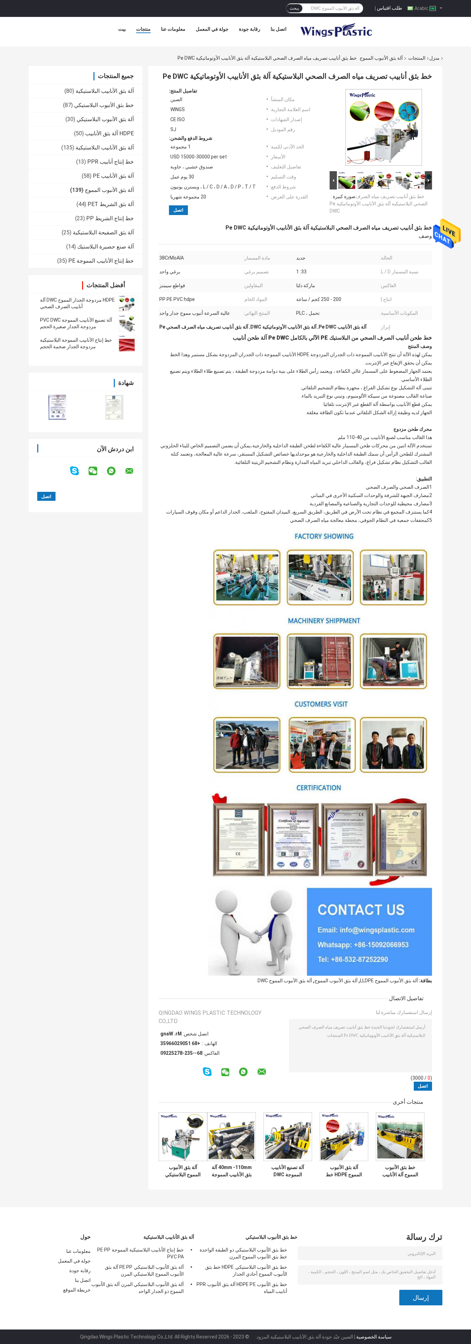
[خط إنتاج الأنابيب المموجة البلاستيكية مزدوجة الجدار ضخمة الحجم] (127, 343)
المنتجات (416, 58)
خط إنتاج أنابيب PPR (110, 161)
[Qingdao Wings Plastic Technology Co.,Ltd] (336, 30)
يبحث (294, 8)
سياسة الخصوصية (374, 1337)
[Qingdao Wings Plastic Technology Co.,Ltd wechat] (97, 471)
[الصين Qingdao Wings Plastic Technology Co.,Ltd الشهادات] (57, 407)
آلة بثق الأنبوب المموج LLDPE (389, 980)
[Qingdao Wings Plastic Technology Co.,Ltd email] (133, 471)
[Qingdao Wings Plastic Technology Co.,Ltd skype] (79, 471)
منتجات (143, 29)
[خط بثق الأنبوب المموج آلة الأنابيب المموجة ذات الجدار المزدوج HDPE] (400, 1136)
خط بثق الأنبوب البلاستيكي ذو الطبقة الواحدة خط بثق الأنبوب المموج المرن (243, 1253)
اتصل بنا (279, 29)
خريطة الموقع (77, 1290)
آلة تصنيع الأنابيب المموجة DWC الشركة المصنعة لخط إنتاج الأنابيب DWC (288, 1171)
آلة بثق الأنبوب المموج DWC (285, 980)
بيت (122, 29)
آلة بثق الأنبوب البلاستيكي (105, 119)
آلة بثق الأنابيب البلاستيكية (105, 91)
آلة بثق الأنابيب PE (113, 176)
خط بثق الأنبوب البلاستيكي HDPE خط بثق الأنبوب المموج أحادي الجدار (246, 1270)
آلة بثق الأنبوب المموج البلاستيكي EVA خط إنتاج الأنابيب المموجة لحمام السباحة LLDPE (183, 1171)
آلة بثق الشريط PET (111, 204)
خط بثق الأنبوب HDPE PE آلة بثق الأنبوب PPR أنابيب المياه (242, 1288)
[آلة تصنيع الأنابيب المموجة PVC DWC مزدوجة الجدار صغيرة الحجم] (127, 323)
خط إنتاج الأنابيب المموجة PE (101, 260)
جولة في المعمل (212, 29)
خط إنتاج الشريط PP (110, 218)
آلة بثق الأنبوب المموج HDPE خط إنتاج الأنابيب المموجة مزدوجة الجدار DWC (344, 1171)
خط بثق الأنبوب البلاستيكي (104, 105)
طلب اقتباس (389, 8)
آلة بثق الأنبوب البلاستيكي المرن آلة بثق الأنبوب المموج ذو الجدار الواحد (137, 1288)
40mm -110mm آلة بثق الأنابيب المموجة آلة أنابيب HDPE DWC (232, 1171)
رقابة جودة (249, 29)
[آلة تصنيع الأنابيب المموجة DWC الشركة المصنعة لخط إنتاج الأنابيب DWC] (287, 1136)
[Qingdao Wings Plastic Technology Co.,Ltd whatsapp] (115, 471)
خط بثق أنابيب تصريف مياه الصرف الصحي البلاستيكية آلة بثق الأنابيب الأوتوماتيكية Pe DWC (379, 204)
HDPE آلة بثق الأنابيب (109, 133)
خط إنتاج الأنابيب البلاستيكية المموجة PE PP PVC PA (140, 1253)
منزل (434, 58)
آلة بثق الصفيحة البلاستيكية (103, 232)
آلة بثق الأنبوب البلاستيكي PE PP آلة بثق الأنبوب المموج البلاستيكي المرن (144, 1270)
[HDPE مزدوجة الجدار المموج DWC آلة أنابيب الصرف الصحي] (127, 303)
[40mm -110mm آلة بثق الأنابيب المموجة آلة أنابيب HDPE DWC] (231, 1136)
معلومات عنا (173, 29)
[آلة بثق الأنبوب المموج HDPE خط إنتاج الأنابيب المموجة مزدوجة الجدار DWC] (344, 1136)
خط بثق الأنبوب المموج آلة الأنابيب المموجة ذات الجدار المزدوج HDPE (400, 1171)
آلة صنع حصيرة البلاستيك (105, 246)
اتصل (178, 210)
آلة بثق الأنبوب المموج (381, 58)
